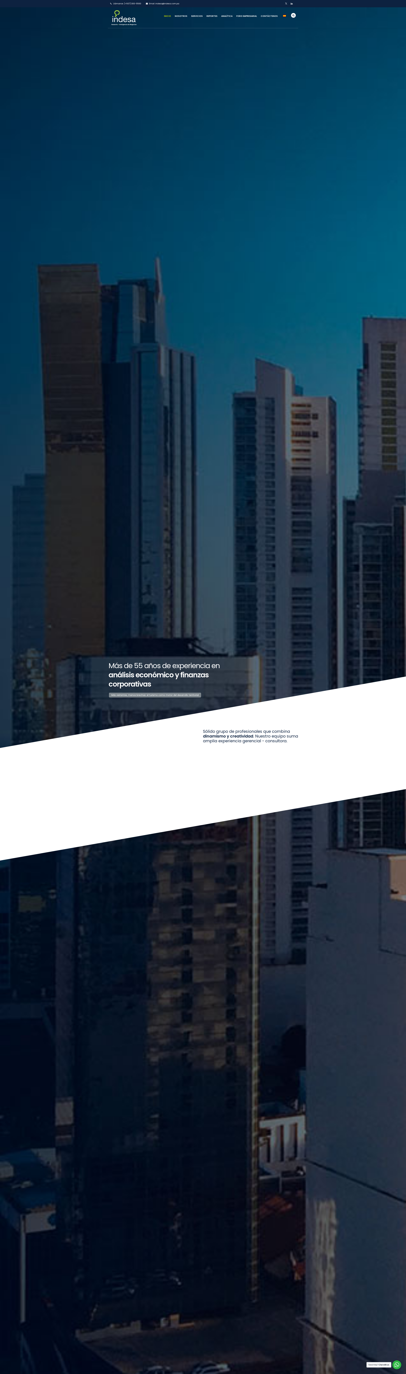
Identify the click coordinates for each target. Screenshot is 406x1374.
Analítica (226, 16)
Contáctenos (269, 16)
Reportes (211, 16)
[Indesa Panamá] (124, 17)
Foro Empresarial (246, 16)
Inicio (167, 16)
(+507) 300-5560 (132, 3)
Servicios (197, 16)
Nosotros (181, 16)
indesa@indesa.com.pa (167, 3)
